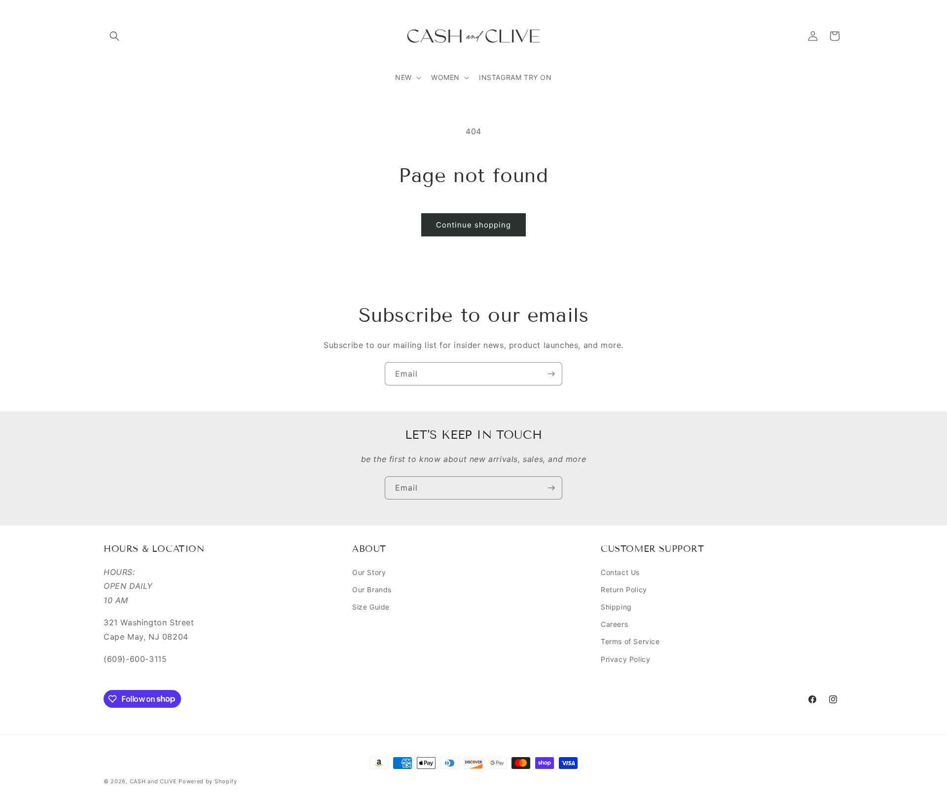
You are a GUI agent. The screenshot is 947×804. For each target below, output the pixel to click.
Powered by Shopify (208, 781)
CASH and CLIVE (154, 781)
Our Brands (372, 589)
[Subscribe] (551, 373)
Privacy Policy (625, 659)
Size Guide (371, 607)
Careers (614, 624)
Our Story (369, 572)
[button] (114, 36)
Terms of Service (630, 642)
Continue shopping (473, 225)
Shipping (616, 607)
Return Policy (624, 589)
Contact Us (620, 572)
